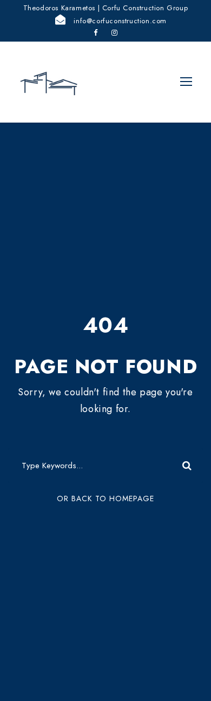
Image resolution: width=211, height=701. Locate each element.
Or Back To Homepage (105, 498)
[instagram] (114, 33)
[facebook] (96, 33)
